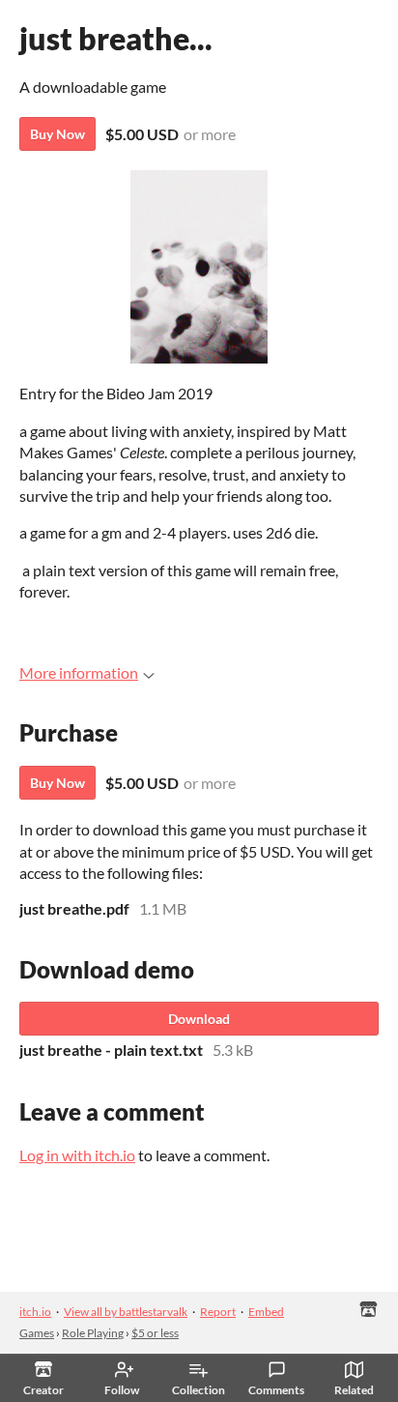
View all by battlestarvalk (125, 1311)
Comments (276, 1390)
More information (78, 672)
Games (36, 1333)
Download (199, 1018)
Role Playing (93, 1333)
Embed (266, 1311)
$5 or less (155, 1333)
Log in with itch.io (77, 1155)
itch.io (35, 1311)
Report (218, 1311)
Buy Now (57, 134)
